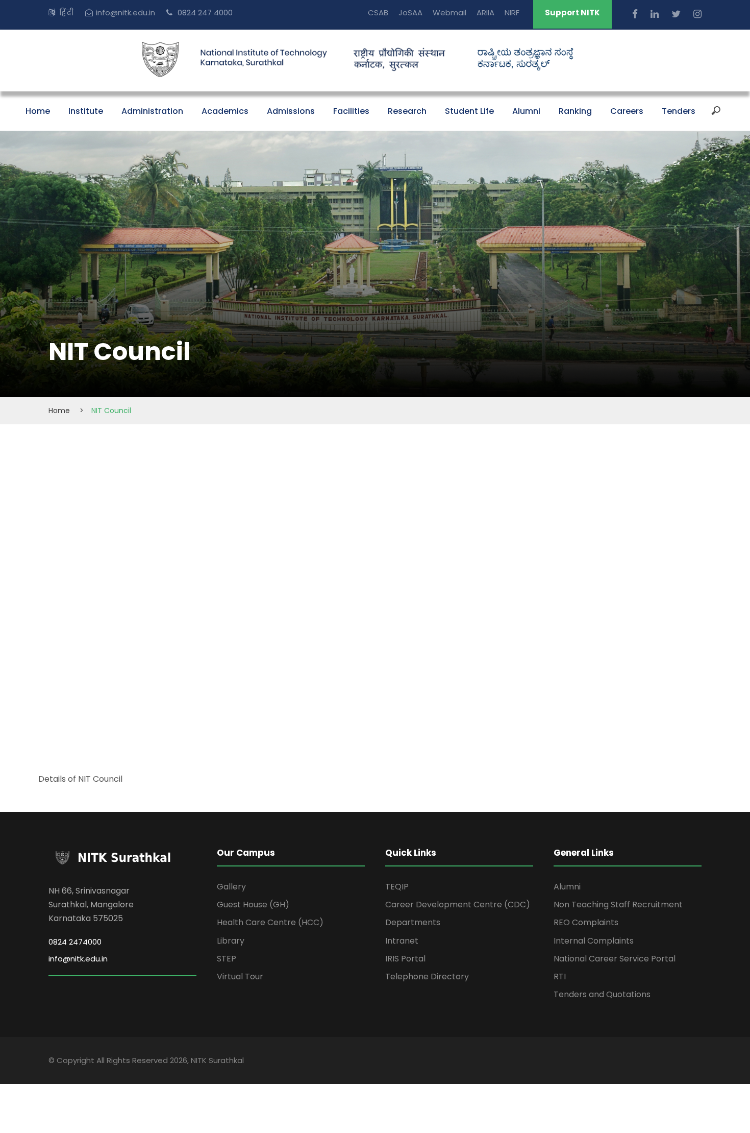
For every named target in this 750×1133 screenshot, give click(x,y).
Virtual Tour (240, 976)
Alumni (526, 111)
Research (407, 111)
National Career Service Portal (615, 959)
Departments (412, 922)
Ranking (575, 111)
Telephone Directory (427, 976)
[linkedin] (656, 14)
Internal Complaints (594, 941)
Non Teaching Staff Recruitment (618, 904)
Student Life (469, 111)
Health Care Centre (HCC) (270, 922)
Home (38, 111)
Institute (85, 111)
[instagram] (697, 14)
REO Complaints (586, 922)
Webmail (449, 12)
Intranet (401, 941)
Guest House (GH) (253, 904)
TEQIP (397, 887)
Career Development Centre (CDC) (457, 904)
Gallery (231, 887)
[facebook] (636, 14)
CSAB (378, 12)
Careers (626, 111)
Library (230, 941)
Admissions (291, 111)
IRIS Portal (405, 959)
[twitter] (677, 14)
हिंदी (66, 12)
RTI (560, 976)
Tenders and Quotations (602, 994)
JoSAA (410, 12)
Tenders (678, 111)
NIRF (512, 12)
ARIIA (485, 12)
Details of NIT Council (81, 779)
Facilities (351, 111)
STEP (226, 959)
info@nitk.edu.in (125, 12)
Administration (152, 111)
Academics (225, 111)
